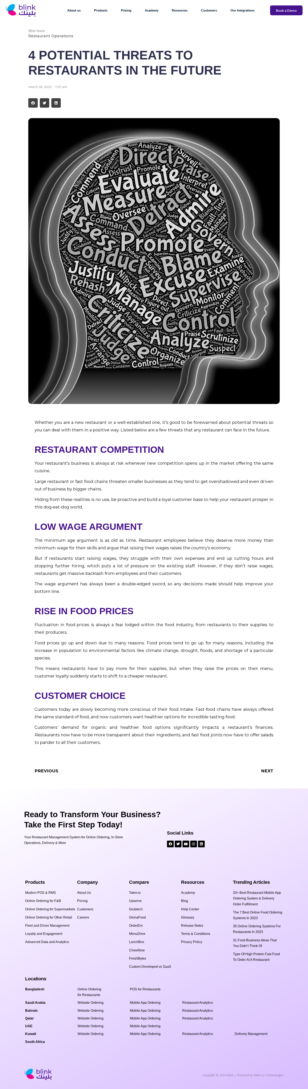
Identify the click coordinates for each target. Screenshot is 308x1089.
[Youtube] (185, 844)
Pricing (126, 10)
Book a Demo (286, 10)
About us (74, 10)
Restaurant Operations (50, 36)
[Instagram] (193, 844)
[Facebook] (170, 844)
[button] (33, 103)
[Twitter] (178, 844)
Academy (151, 10)
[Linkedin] (201, 844)
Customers (209, 10)
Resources (180, 10)
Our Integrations (242, 10)
